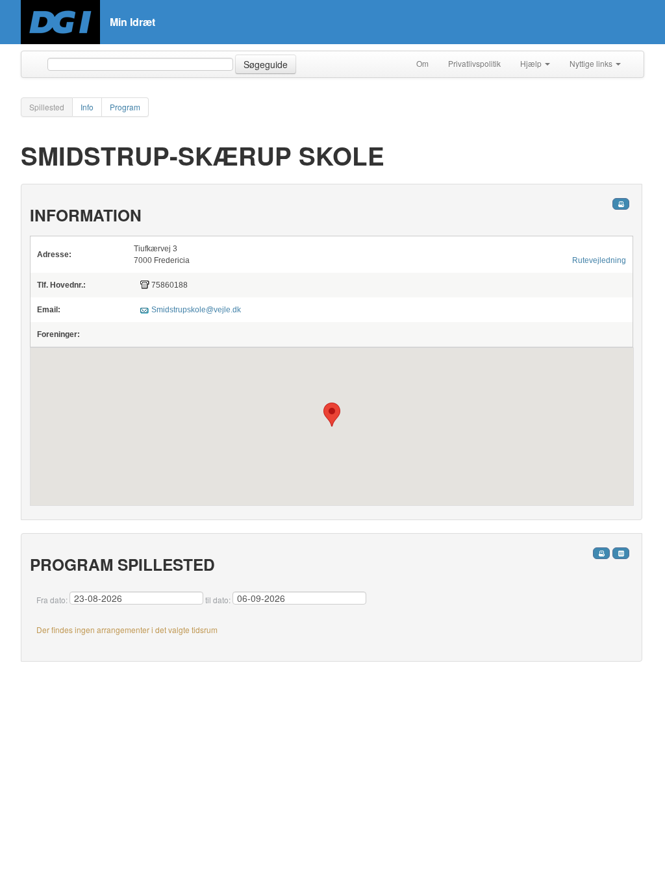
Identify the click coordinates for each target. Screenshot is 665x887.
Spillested (46, 106)
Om (422, 63)
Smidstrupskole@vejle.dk (196, 309)
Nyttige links (592, 63)
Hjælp (532, 63)
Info (87, 106)
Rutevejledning (599, 260)
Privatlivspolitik (474, 63)
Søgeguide (266, 64)
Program (125, 106)
